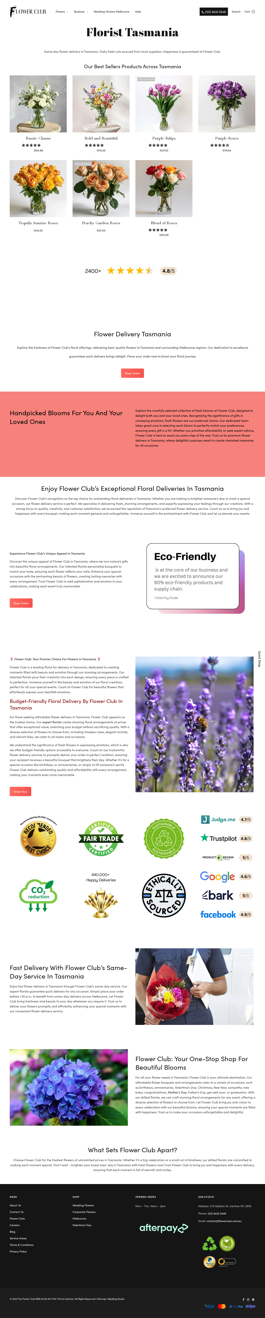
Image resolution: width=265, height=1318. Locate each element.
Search (236, 11)
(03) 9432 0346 (217, 1213)
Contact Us (16, 1212)
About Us (15, 1205)
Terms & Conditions (22, 1245)
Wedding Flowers (83, 1205)
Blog (12, 1231)
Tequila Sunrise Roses (38, 223)
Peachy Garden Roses (101, 223)
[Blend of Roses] (163, 188)
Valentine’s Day (82, 1225)
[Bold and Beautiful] (101, 103)
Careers (15, 1225)
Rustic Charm (38, 139)
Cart (249, 11)
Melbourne (79, 1218)
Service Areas (18, 1238)
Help (138, 11)
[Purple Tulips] (163, 103)
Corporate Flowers (84, 1212)
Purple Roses (227, 139)
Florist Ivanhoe (65, 1298)
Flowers (60, 11)
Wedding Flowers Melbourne (111, 11)
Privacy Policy (18, 1251)
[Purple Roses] (226, 103)
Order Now (20, 791)
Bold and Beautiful (101, 139)
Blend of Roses (164, 223)
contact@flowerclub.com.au (224, 1221)
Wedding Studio (116, 1298)
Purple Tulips (164, 139)
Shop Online (132, 373)
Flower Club (28, 1298)
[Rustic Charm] (38, 103)
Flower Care (17, 1218)
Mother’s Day (177, 1092)
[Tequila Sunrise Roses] (38, 188)
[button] (31, 145)
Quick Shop (260, 659)
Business (79, 11)
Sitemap (101, 1298)
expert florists (51, 722)
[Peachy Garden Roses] (101, 188)
